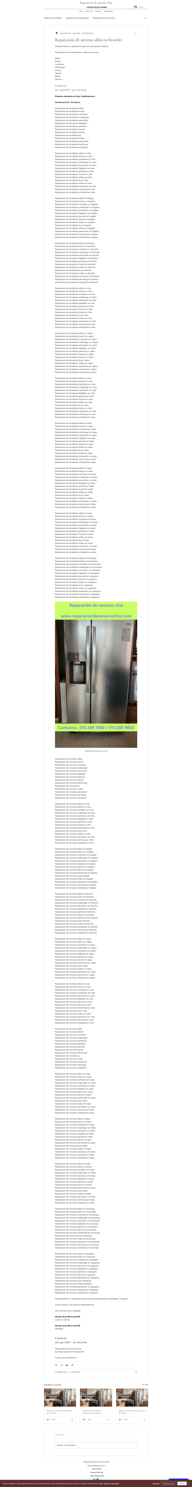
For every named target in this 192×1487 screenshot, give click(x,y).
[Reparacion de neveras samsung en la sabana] (132, 1398)
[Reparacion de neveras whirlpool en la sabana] (60, 1398)
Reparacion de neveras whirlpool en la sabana (59, 1411)
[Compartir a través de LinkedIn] (67, 1365)
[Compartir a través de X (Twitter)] (61, 1365)
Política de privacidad (111, 1483)
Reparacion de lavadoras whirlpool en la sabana (92, 1411)
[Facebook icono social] (98, 1480)
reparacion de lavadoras (77, 18)
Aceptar (182, 1483)
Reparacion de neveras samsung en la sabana (132, 1411)
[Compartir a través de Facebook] (56, 1365)
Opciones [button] (156, 1483)
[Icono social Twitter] (94, 1480)
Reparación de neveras (104, 18)
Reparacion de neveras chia (96, 3)
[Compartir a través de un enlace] (72, 1365)
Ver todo (145, 1384)
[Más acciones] (136, 33)
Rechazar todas (168, 1483)
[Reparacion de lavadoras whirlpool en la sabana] (96, 1398)
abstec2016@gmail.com (96, 1466)
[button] (145, 18)
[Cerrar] (189, 1483)
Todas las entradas (52, 18)
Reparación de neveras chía (96, 1461)
